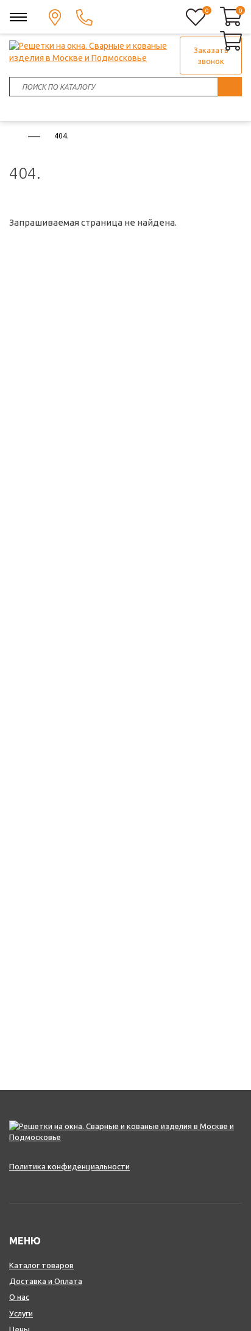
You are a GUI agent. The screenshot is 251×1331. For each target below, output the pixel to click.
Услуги (21, 1313)
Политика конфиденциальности (69, 1166)
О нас (19, 1297)
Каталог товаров (41, 1265)
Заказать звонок (211, 55)
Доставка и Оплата (45, 1281)
